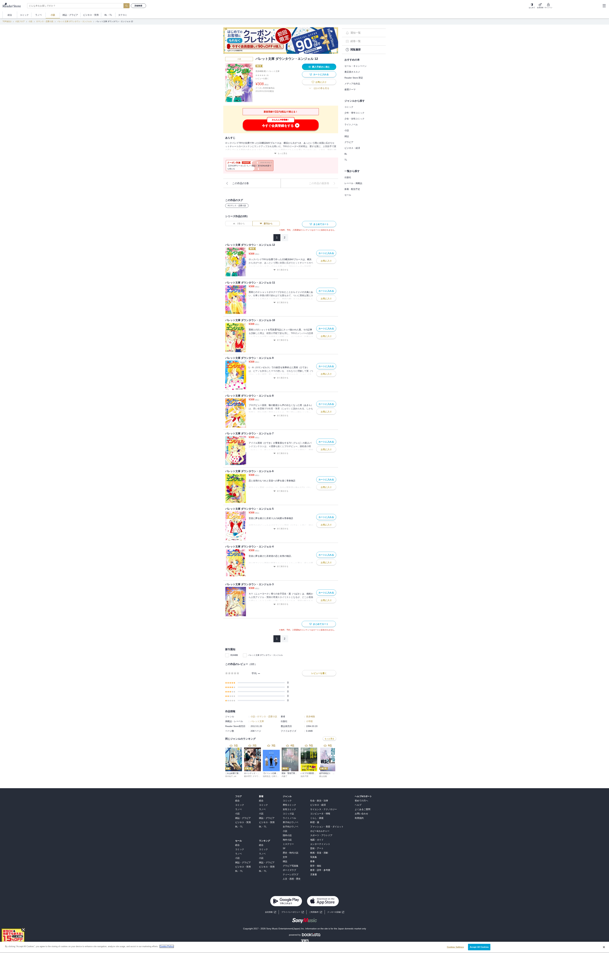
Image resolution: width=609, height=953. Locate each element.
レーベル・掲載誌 (353, 183)
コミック (348, 107)
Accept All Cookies (479, 947)
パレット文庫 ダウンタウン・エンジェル (74, 21)
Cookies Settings (455, 947)
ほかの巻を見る (321, 88)
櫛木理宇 (248, 776)
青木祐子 (229, 776)
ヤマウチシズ (258, 776)
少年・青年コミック (354, 113)
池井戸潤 (304, 776)
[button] (336, 912)
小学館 (309, 721)
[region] (304, 947)
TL (345, 159)
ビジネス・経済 (352, 148)
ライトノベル (351, 124)
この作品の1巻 (240, 183)
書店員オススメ (352, 72)
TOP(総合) (7, 21)
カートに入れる (321, 74)
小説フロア (20, 21)
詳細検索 (138, 6)
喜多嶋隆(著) (260, 71)
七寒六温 (275, 776)
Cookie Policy (167, 946)
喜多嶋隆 (234, 655)
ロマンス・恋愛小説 (44, 21)
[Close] (603, 947)
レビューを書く (262, 78)
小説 (30, 21)
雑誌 (346, 136)
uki (235, 776)
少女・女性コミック (354, 118)
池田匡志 (266, 776)
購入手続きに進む (321, 67)
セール (347, 195)
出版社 (347, 177)
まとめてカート (321, 224)
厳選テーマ (350, 89)
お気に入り (321, 82)
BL (345, 154)
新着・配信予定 (352, 189)
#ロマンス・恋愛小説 (237, 205)
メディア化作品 (352, 83)
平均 (254, 673)
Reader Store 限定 (353, 77)
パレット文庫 (273, 71)
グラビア (348, 142)
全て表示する (282, 270)
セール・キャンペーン (355, 66)
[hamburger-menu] (604, 5)
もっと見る (282, 153)
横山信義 (323, 776)
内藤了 (284, 776)
